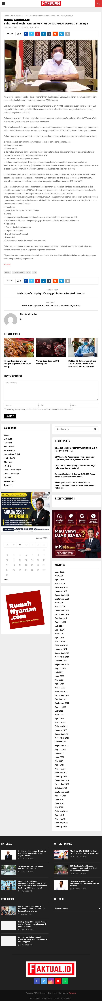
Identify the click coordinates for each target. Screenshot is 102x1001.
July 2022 (59, 711)
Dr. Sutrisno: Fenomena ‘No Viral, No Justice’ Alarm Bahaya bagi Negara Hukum (32, 853)
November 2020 (62, 784)
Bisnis (6, 435)
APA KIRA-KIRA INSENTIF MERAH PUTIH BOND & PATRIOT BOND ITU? (84, 852)
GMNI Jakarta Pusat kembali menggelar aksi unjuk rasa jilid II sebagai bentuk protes (83, 868)
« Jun (6, 579)
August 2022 (60, 707)
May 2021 (59, 761)
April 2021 (59, 765)
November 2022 (62, 695)
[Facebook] (37, 981)
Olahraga (8, 462)
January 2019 (61, 827)
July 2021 (59, 753)
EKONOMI (8, 439)
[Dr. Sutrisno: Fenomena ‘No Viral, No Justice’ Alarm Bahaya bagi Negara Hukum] (8, 855)
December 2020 (62, 780)
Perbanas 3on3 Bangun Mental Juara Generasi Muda (30, 867)
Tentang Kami (34, 998)
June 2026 (59, 572)
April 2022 (59, 719)
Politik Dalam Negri (12, 470)
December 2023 (62, 653)
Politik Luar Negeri (12, 474)
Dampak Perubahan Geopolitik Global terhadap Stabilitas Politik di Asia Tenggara (32, 939)
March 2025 (60, 607)
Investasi (8, 443)
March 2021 (60, 769)
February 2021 (61, 773)
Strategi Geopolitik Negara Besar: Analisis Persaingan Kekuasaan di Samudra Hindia (32, 924)
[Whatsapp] (65, 981)
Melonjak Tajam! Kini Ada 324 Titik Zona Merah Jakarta (51, 306)
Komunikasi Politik (12, 454)
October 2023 (61, 661)
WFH (28, 272)
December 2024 (62, 611)
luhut (7, 272)
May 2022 (59, 715)
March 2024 (60, 641)
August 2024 (60, 622)
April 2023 (59, 684)
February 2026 (61, 587)
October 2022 (61, 699)
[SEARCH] (95, 429)
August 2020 (60, 796)
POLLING (8, 478)
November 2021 (62, 738)
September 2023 (62, 664)
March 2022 (60, 722)
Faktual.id (72, 993)
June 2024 (59, 630)
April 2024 (59, 637)
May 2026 (59, 576)
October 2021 (61, 742)
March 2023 (60, 688)
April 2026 (59, 580)
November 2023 (62, 657)
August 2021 (60, 749)
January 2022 (61, 730)
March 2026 (60, 584)
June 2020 (59, 803)
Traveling (8, 485)
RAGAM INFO (25, 19)
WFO (34, 272)
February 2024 (61, 645)
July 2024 (59, 626)
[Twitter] (44, 981)
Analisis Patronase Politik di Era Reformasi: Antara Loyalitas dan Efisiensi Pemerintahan (31, 909)
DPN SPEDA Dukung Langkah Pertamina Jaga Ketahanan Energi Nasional (84, 883)
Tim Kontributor (11, 27)
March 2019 (60, 819)
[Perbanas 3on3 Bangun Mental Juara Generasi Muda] (8, 870)
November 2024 (62, 614)
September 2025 (62, 599)
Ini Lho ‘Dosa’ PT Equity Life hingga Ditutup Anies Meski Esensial (51, 294)
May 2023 (59, 680)
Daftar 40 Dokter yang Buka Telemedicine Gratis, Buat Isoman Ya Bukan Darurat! (82, 363)
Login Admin (66, 998)
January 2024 (61, 649)
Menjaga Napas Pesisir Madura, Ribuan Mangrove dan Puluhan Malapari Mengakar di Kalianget (75, 485)
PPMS (57, 998)
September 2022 (62, 703)
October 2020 (61, 788)
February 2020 (61, 811)
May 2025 (59, 603)
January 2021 (61, 776)
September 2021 (62, 746)
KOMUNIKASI (9, 19)
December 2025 (62, 595)
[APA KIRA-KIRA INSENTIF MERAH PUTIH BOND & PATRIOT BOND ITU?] (61, 855)
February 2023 (61, 692)
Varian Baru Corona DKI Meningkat (47, 362)
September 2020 (62, 792)
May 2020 (59, 807)
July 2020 (59, 800)
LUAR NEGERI (9, 458)
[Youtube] (58, 981)
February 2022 (61, 726)
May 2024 (59, 634)
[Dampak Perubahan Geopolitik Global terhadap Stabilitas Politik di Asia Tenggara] (8, 941)
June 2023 (59, 676)
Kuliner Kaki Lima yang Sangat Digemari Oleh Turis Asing (17, 363)
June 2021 (59, 757)
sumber (7, 264)
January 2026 (61, 591)
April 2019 (59, 815)
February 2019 (61, 823)
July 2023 (59, 672)
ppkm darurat (18, 272)
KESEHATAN (9, 447)
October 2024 (61, 618)
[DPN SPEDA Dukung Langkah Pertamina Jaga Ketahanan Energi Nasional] (61, 885)
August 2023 (60, 668)
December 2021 (62, 734)
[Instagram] (51, 981)
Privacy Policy (47, 998)
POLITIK (16, 19)
